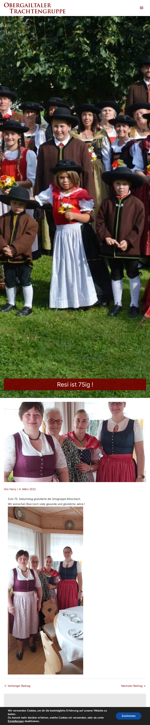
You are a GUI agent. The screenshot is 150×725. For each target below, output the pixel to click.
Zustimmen (129, 716)
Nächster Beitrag (133, 685)
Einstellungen (16, 721)
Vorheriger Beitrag (17, 685)
